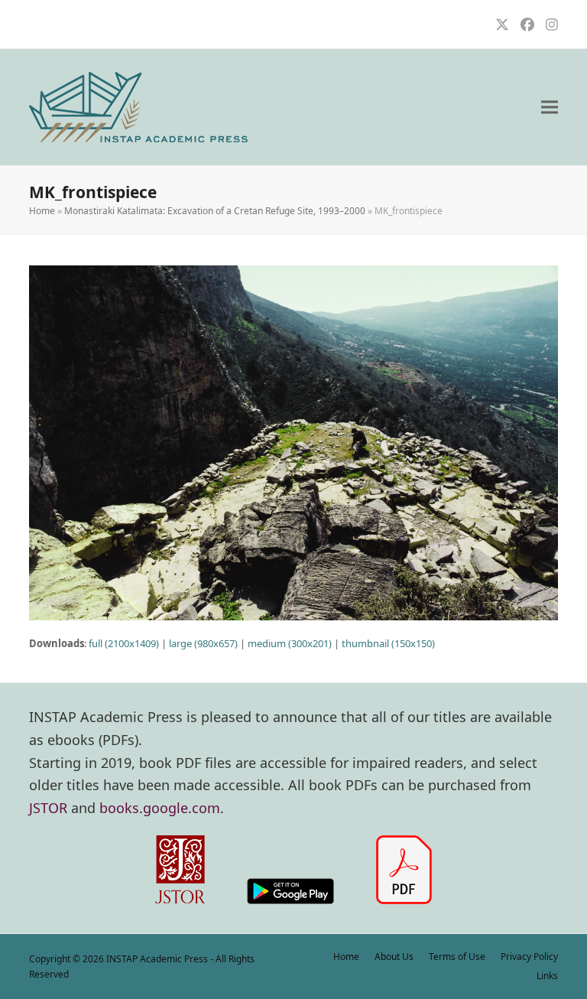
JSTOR (48, 808)
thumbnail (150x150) (388, 643)
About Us (394, 956)
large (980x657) (203, 643)
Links (547, 975)
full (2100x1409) (124, 643)
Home (42, 210)
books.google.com (159, 808)
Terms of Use (457, 956)
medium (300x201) (290, 643)
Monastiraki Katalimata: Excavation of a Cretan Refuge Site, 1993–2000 (214, 210)
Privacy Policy (529, 956)
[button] (549, 107)
